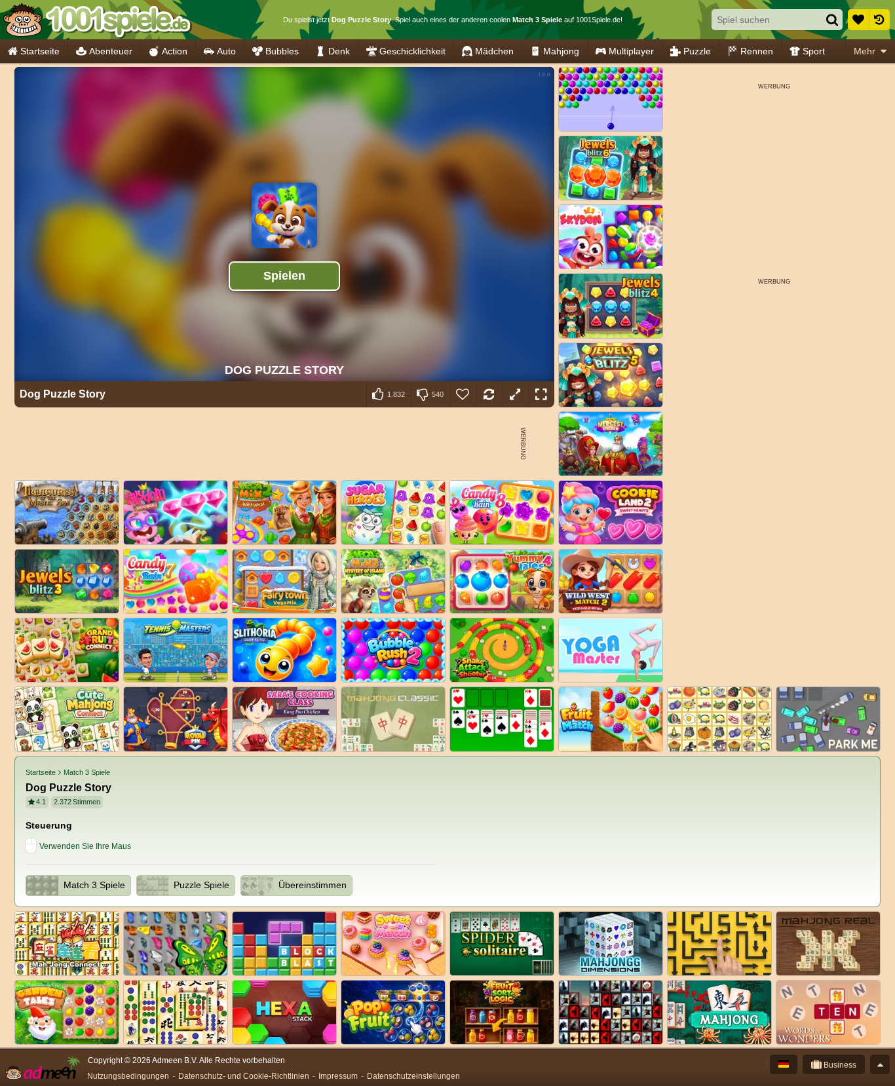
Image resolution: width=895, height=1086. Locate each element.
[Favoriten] (858, 19)
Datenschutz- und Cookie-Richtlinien (243, 1076)
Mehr (864, 51)
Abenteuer (110, 51)
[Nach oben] (880, 1064)
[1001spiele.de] (96, 19)
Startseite (40, 51)
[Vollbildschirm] (541, 394)
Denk (339, 51)
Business (839, 1065)
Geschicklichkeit (412, 51)
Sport (814, 51)
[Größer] (515, 394)
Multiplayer (631, 51)
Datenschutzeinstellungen (413, 1076)
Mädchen (494, 51)
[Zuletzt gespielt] (879, 19)
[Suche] (832, 19)
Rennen (756, 51)
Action (174, 51)
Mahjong (561, 51)
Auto (226, 51)
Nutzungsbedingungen (128, 1076)
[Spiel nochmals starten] (489, 394)
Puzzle (697, 51)
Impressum (338, 1076)
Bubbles (282, 51)
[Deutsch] (783, 1064)
